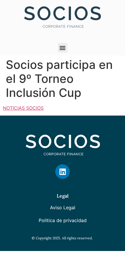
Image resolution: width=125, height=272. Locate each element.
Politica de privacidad (63, 220)
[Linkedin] (62, 171)
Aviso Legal (62, 207)
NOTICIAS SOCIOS (23, 108)
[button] (62, 48)
